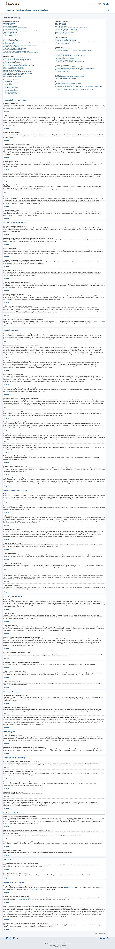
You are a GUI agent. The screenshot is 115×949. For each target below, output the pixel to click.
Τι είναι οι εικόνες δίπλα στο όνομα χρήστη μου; (14, 48)
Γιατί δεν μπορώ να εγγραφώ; (10, 26)
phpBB (32, 275)
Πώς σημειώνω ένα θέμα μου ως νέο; (12, 76)
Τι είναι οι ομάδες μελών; (61, 26)
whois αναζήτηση (43, 909)
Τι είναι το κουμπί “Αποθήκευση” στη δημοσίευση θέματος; (17, 73)
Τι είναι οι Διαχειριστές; (60, 23)
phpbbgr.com (63, 945)
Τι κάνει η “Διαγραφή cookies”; (10, 35)
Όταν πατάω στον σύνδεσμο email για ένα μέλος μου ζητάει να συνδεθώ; (20, 52)
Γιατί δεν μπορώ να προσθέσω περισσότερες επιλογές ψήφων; (18, 64)
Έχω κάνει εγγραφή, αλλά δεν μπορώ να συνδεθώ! (15, 27)
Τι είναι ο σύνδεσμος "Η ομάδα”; (63, 34)
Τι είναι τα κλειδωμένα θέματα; (10, 92)
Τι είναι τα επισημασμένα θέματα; (11, 90)
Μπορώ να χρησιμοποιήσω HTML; (11, 83)
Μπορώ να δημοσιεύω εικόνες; (10, 86)
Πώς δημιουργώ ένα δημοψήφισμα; (11, 62)
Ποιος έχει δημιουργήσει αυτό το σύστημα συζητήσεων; (68, 83)
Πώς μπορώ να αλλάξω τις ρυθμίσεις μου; (13, 40)
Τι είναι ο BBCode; (7, 81)
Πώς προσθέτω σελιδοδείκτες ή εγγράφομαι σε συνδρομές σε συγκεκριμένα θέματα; (75, 68)
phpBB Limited (67, 887)
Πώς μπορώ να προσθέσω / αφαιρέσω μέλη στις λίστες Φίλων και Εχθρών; (73, 50)
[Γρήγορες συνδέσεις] (109, 10)
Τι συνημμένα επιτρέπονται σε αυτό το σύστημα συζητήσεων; (69, 76)
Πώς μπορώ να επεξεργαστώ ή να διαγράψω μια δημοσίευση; (18, 59)
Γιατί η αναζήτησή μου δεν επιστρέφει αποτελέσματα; (67, 57)
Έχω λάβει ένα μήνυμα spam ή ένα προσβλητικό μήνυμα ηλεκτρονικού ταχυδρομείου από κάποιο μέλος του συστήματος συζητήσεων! (80, 42)
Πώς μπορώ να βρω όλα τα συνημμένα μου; (65, 78)
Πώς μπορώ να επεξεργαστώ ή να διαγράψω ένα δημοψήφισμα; (18, 65)
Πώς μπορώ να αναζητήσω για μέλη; (64, 60)
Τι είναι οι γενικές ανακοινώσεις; (11, 87)
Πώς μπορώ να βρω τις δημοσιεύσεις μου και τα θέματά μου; (69, 61)
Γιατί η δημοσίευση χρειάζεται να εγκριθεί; (13, 74)
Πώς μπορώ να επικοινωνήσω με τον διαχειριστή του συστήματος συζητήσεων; (74, 89)
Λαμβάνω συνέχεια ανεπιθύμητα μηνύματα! (65, 40)
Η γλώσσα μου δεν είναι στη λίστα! (11, 46)
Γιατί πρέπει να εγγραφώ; (9, 23)
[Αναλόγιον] (12, 3)
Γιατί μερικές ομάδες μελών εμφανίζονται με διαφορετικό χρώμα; (70, 30)
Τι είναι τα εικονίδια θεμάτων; (10, 93)
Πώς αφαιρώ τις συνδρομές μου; (63, 71)
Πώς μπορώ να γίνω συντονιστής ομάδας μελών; (67, 29)
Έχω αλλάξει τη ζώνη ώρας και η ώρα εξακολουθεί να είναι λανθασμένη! (20, 45)
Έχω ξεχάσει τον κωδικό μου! (10, 32)
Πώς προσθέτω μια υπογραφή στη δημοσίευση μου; (15, 61)
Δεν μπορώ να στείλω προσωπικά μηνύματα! (66, 39)
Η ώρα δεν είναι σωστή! (9, 43)
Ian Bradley (61, 941)
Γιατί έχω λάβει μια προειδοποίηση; (11, 70)
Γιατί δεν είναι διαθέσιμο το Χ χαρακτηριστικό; (66, 85)
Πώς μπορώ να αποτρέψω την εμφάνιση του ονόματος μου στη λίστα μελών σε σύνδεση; (24, 42)
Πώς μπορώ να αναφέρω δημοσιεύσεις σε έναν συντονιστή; (17, 71)
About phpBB (35, 889)
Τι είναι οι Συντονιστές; (60, 24)
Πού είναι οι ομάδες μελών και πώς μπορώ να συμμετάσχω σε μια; (71, 27)
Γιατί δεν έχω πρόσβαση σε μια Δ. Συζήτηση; (14, 67)
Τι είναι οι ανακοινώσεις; (9, 89)
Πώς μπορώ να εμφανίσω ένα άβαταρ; (12, 49)
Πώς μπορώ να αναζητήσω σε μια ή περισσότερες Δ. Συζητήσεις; (70, 55)
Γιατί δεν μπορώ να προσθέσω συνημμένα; (13, 68)
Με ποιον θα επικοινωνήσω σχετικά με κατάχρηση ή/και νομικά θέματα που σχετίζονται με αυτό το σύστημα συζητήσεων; (78, 87)
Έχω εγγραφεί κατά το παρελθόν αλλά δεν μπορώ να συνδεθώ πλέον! (20, 30)
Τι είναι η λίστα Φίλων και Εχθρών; (63, 48)
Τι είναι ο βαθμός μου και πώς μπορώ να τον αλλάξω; (16, 51)
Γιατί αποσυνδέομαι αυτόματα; (10, 34)
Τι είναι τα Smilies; (7, 84)
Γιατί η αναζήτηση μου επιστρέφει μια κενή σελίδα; (67, 58)
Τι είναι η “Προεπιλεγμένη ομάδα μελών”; (65, 32)
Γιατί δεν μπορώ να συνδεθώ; (10, 29)
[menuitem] (104, 4)
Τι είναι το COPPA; (7, 24)
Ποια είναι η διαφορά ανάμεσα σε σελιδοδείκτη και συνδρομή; (70, 67)
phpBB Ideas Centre (23, 899)
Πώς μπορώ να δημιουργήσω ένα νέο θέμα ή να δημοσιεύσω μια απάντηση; (21, 58)
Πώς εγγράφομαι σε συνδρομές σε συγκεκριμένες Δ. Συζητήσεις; (70, 70)
